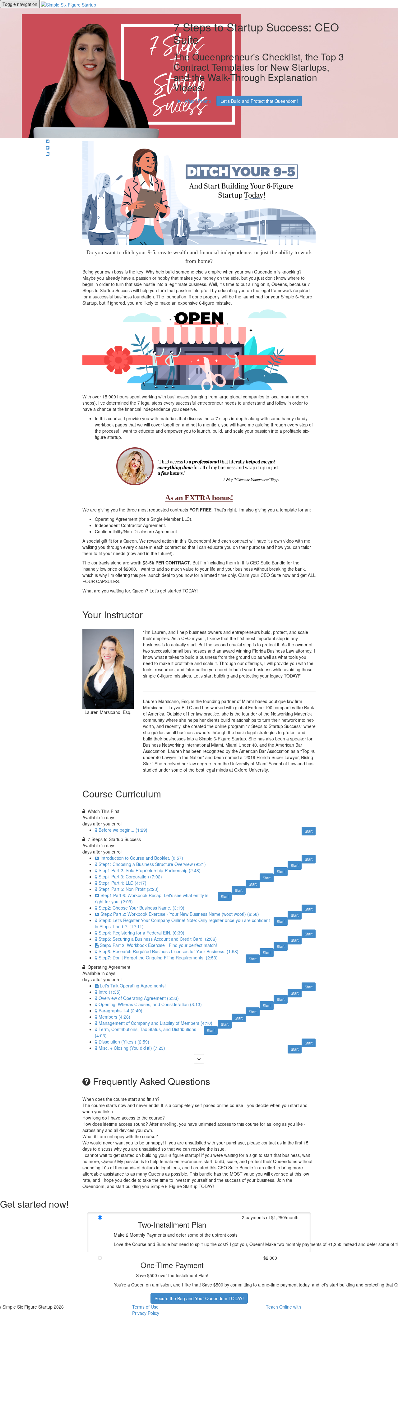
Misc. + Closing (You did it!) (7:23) (132, 1048)
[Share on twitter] (47, 147)
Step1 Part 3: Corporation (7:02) (130, 876)
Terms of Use (145, 1307)
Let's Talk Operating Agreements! (133, 985)
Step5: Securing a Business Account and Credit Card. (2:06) (158, 939)
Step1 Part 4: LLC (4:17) (122, 883)
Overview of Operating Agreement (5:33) (139, 998)
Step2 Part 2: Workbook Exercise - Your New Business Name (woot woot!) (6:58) (179, 914)
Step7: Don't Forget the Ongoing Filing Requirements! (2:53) (158, 957)
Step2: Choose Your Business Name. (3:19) (141, 908)
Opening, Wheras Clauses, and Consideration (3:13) (150, 1004)
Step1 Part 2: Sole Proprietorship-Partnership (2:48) (150, 870)
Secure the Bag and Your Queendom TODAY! (199, 1298)
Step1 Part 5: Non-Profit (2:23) (129, 889)
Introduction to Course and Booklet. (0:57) (141, 858)
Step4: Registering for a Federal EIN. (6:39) (141, 933)
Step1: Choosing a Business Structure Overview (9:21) (152, 864)
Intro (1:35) (110, 992)
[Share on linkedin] (47, 153)
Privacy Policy (145, 1313)
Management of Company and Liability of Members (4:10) (155, 1023)
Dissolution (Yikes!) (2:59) (124, 1042)
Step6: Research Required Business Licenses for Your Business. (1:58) (168, 951)
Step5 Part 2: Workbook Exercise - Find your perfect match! (158, 945)
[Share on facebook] (47, 141)
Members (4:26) (114, 1017)
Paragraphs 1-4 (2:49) (120, 1010)
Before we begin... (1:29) (123, 830)
